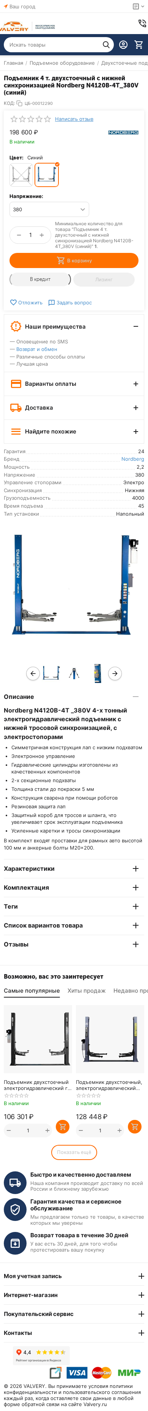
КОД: (9, 103)
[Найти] (106, 44)
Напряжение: (26, 196)
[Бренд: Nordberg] (123, 132)
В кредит (40, 279)
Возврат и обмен (36, 349)
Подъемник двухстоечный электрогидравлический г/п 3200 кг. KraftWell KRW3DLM (36, 1085)
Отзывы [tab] (16, 944)
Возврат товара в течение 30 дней (79, 1235)
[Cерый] (21, 175)
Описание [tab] (19, 696)
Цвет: (16, 157)
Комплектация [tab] (26, 887)
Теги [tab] (11, 906)
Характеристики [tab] (29, 868)
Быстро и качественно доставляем (80, 1174)
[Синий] (46, 175)
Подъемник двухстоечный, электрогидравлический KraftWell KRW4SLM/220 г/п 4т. (109, 1085)
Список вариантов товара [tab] (43, 925)
